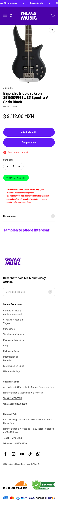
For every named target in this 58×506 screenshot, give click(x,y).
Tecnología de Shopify (30, 464)
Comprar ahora (29, 142)
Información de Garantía (10, 358)
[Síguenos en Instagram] (13, 454)
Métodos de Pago (11, 371)
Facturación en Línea (13, 366)
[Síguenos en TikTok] (30, 454)
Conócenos (9, 328)
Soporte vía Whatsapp (16, 178)
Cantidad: (8, 159)
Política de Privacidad (13, 340)
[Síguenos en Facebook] (5, 454)
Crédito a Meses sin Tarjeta (13, 321)
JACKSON (8, 88)
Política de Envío (11, 351)
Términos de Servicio (13, 334)
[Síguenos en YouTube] (22, 454)
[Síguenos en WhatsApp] (38, 454)
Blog (5, 345)
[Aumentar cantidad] (19, 166)
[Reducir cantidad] (7, 166)
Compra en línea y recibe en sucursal (12, 312)
